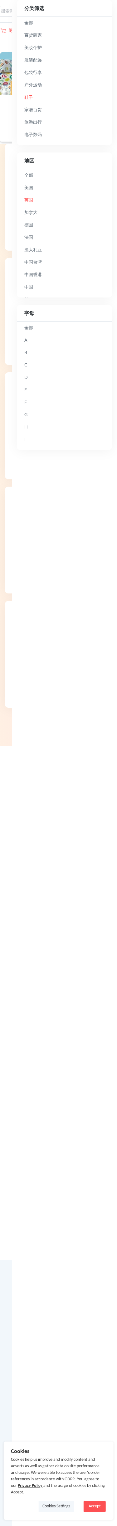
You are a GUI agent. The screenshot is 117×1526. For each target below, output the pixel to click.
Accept (95, 1506)
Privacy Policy (30, 1485)
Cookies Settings (56, 1506)
